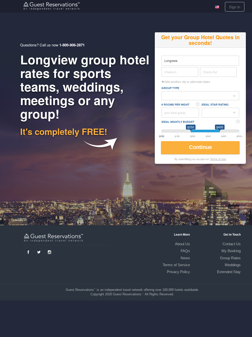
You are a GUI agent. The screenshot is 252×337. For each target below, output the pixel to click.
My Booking (231, 251)
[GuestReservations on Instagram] (49, 252)
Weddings (233, 265)
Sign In (234, 6)
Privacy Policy (178, 272)
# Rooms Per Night (175, 104)
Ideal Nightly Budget (177, 122)
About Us (182, 244)
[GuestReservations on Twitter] (38, 252)
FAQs (185, 251)
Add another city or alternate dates (187, 82)
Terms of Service (176, 265)
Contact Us (231, 244)
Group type (170, 88)
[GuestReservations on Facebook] (28, 252)
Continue (201, 147)
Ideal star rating (215, 104)
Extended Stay (229, 272)
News (185, 258)
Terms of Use (218, 159)
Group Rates (230, 258)
